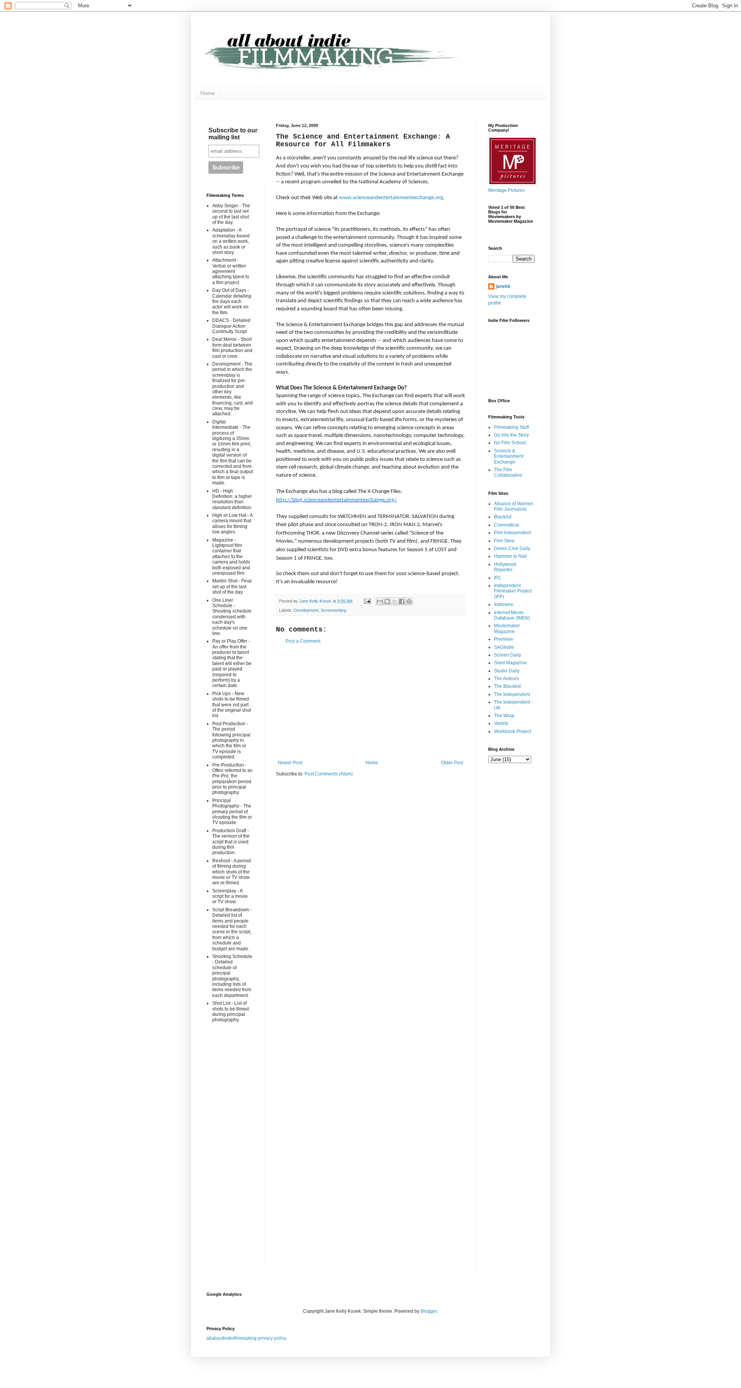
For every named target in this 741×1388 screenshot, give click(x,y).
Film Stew (504, 540)
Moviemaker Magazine (507, 628)
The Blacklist (507, 686)
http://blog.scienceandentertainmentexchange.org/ (336, 500)
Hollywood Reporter (505, 567)
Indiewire (503, 604)
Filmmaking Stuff (511, 427)
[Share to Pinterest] (409, 601)
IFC (497, 578)
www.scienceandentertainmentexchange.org (391, 198)
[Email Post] (367, 601)
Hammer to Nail (510, 556)
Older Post (452, 762)
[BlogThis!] (387, 601)
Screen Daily (507, 655)
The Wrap (504, 715)
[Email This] (380, 601)
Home (207, 93)
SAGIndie (504, 647)
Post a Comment (303, 641)
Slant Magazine (510, 662)
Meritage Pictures (506, 190)
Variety (501, 723)
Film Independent (512, 532)
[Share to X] (394, 601)
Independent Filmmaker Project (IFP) (513, 591)
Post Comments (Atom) (329, 774)
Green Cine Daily (512, 548)
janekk (503, 286)
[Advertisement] (370, 702)
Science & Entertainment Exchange (508, 456)
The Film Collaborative (508, 472)
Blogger (429, 1311)
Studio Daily (506, 671)
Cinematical (506, 525)
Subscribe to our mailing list (232, 133)
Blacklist (502, 517)
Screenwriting (333, 610)
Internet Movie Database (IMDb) (512, 615)
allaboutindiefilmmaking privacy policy (246, 1338)
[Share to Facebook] (402, 601)
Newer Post (290, 762)
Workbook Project (512, 731)
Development (306, 610)
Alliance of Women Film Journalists (513, 506)
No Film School (510, 442)
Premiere (503, 639)
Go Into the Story (511, 435)
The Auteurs (506, 678)
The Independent (512, 694)
